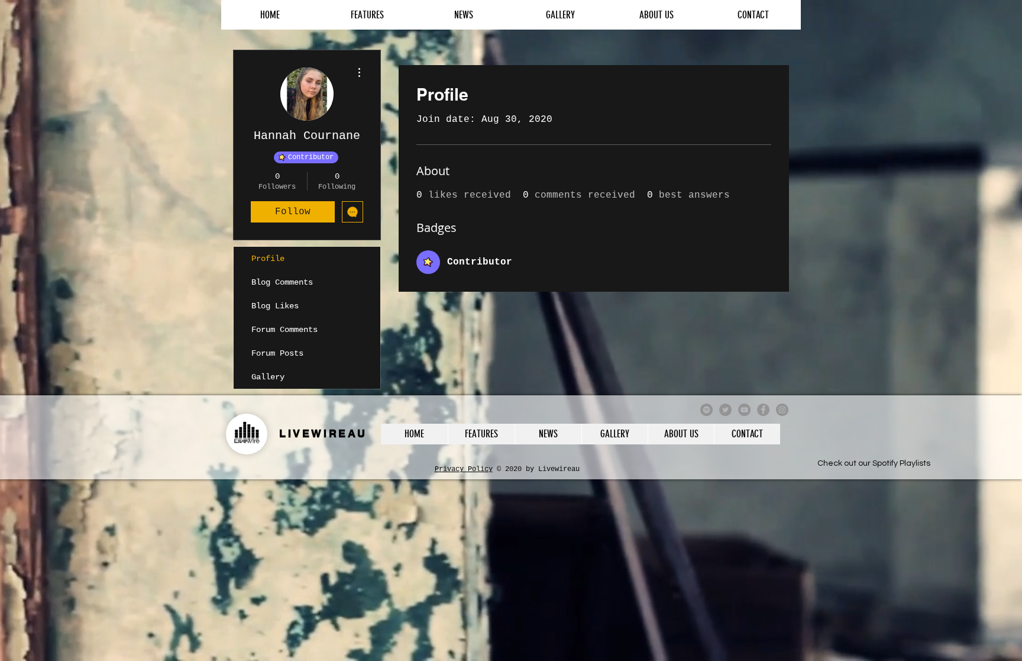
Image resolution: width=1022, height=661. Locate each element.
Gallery (267, 377)
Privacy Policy (464, 469)
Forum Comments (284, 329)
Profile (267, 258)
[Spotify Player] (874, 449)
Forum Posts (277, 353)
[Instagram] (782, 410)
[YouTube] (744, 410)
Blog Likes (275, 306)
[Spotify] (706, 410)
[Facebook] (763, 410)
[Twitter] (725, 410)
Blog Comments (282, 282)
